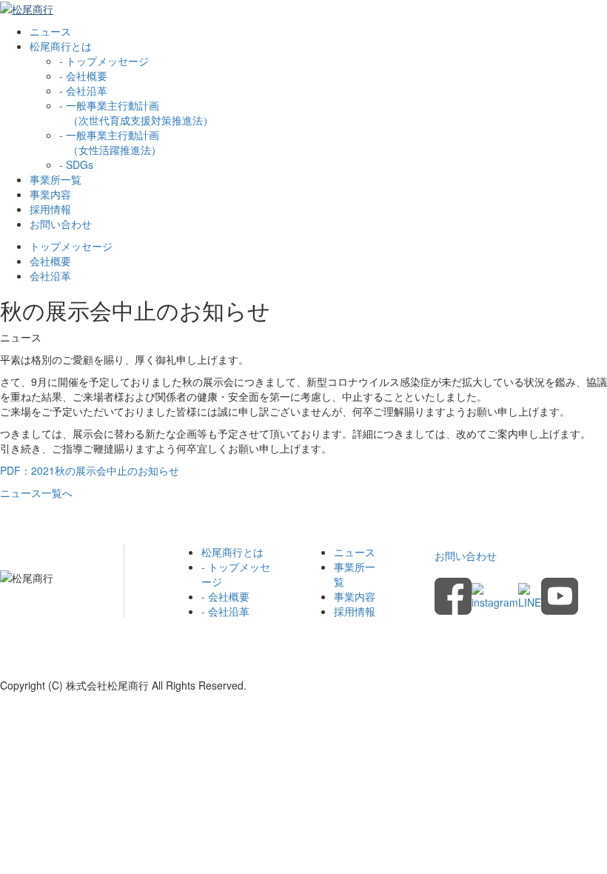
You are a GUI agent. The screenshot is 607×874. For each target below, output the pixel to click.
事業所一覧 (55, 179)
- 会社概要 (83, 75)
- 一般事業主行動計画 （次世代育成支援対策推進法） (136, 112)
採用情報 (50, 208)
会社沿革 (50, 275)
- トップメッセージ (104, 60)
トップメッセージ (71, 245)
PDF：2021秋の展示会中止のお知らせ (89, 470)
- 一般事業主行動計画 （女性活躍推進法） (110, 142)
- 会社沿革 (83, 90)
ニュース (50, 31)
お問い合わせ (61, 223)
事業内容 (50, 194)
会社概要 (50, 260)
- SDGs (76, 164)
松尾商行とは (232, 551)
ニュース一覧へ (36, 492)
